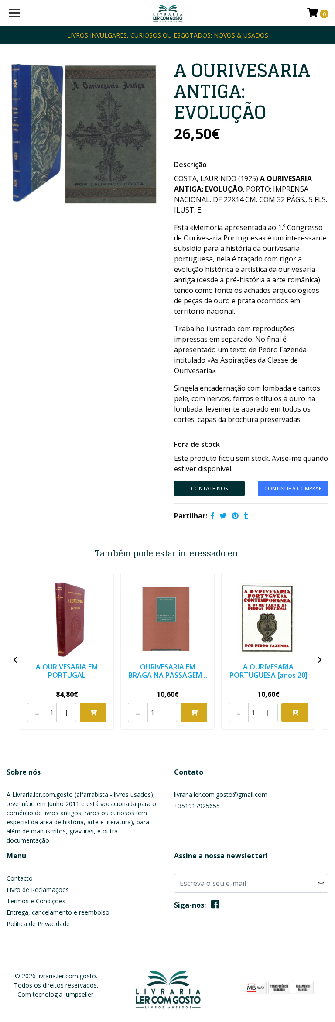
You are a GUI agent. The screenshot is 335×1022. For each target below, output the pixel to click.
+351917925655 (197, 806)
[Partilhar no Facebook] (212, 516)
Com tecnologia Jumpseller (55, 994)
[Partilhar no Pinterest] (235, 516)
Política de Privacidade (38, 923)
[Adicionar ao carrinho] (93, 712)
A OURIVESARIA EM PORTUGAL (67, 671)
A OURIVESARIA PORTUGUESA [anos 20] (268, 671)
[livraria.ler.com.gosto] (167, 13)
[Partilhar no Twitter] (222, 516)
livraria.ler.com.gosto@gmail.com (220, 794)
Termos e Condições (36, 901)
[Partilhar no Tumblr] (246, 516)
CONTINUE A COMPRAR (293, 488)
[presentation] (15, 660)
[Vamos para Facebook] (215, 906)
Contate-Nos (209, 488)
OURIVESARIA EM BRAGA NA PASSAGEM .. (167, 671)
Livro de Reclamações (38, 889)
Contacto (20, 878)
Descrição (190, 164)
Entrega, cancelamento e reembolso (58, 912)
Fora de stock (197, 444)
